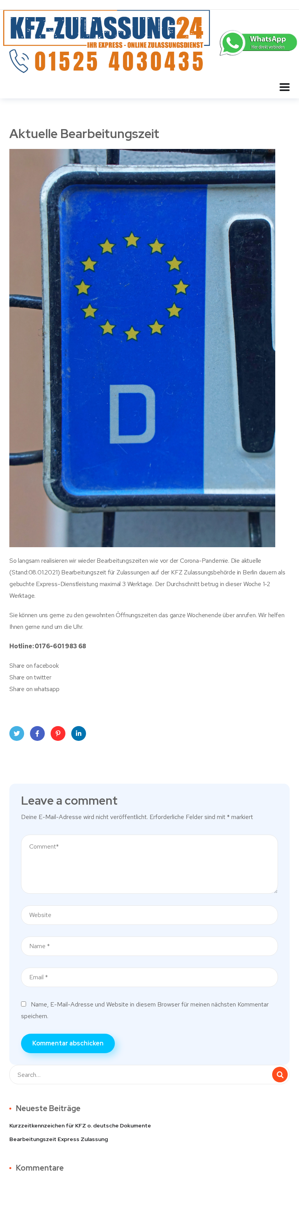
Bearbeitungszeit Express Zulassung (58, 1139)
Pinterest (58, 733)
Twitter (16, 733)
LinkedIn (78, 733)
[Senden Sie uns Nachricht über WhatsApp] (259, 42)
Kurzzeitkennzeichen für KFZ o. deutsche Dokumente (80, 1125)
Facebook (37, 733)
